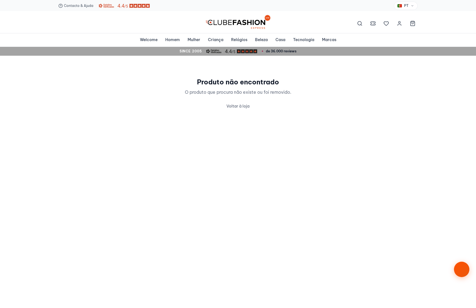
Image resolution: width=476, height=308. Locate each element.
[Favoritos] (386, 24)
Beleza (261, 39)
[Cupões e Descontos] (373, 24)
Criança (215, 39)
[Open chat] (461, 269)
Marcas (329, 39)
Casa (280, 39)
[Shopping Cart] (413, 24)
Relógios (239, 39)
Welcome (149, 39)
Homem (172, 39)
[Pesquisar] (360, 24)
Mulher (194, 39)
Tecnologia (303, 39)
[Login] (399, 24)
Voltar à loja (238, 106)
